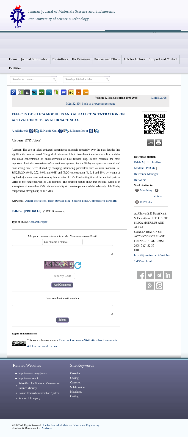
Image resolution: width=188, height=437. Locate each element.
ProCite (150, 168)
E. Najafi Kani (49, 130)
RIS (148, 162)
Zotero (158, 196)
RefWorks (140, 180)
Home (13, 59)
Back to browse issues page (98, 103)
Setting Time (80, 200)
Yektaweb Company (30, 398)
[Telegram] (159, 275)
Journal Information (34, 59)
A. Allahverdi (20, 130)
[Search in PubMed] (36, 132)
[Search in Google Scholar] (31, 132)
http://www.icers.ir (29, 378)
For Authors (60, 59)
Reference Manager (146, 174)
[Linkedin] (168, 275)
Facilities (15, 68)
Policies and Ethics (107, 59)
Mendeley (146, 190)
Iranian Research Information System (39, 393)
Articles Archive (134, 59)
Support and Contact (163, 59)
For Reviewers (81, 59)
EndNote (157, 162)
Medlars (139, 168)
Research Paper (37, 221)
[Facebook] (141, 275)
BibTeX (139, 162)
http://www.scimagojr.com (33, 373)
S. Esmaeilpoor (78, 130)
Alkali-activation (36, 200)
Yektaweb (47, 427)
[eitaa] (159, 286)
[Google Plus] (150, 286)
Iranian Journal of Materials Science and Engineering (71, 425)
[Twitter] (150, 275)
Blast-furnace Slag (59, 200)
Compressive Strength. (103, 200)
